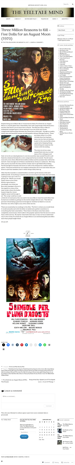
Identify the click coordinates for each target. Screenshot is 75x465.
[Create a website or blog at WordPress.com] (1, 461)
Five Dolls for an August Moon (24, 370)
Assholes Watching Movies (66, 105)
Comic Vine (62, 62)
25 (44, 435)
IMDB (61, 116)
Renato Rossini (34, 373)
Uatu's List (62, 96)
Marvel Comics (23, 457)
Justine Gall (10, 373)
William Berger (5, 375)
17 (42, 432)
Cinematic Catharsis (65, 106)
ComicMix (62, 64)
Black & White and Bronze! (66, 52)
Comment (49, 406)
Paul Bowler (66, 430)
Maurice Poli (22, 373)
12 (46, 429)
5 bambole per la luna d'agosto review (32, 369)
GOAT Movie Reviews (65, 113)
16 (39, 432)
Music (54, 19)
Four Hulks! (66, 425)
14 (51, 429)
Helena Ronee (46, 372)
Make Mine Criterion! (65, 122)
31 (42, 437)
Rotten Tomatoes (64, 126)
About (8, 19)
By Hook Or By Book (65, 55)
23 (40, 435)
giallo (41, 372)
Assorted (65, 19)
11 (44, 429)
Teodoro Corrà (41, 373)
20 (49, 432)
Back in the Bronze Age (65, 48)
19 (46, 432)
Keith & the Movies (64, 120)
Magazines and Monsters (66, 72)
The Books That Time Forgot (67, 90)
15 (53, 429)
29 (53, 435)
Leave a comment (36, 42)
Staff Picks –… (66, 447)
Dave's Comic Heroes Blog (66, 67)
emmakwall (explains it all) (66, 108)
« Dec (40, 439)
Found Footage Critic (65, 111)
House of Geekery (64, 69)
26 (46, 435)
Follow (24, 436)
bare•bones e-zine (64, 50)
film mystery (8, 370)
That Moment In (64, 128)
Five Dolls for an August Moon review (30, 372)
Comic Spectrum (64, 61)
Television (44, 19)
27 (49, 435)
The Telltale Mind (9, 42)
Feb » (43, 439)
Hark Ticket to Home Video (66, 114)
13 (49, 429)
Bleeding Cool (63, 53)
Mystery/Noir (21, 366)
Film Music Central (64, 110)
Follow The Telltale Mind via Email (28, 420)
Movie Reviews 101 (64, 123)
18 (44, 432)
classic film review (45, 369)
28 (51, 435)
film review (14, 370)
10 (42, 429)
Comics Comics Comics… (66, 65)
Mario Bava (16, 373)
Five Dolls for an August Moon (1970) (42, 370)
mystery (28, 373)
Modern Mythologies (65, 73)
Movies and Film (30, 19)
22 (53, 432)
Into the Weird (63, 70)
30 (40, 437)
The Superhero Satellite (65, 92)
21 (51, 432)
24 (42, 435)
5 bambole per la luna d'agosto (15, 369)
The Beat (62, 89)
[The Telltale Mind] (37, 12)
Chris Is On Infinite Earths (66, 56)
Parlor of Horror (64, 125)
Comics (17, 19)
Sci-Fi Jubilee (63, 75)
